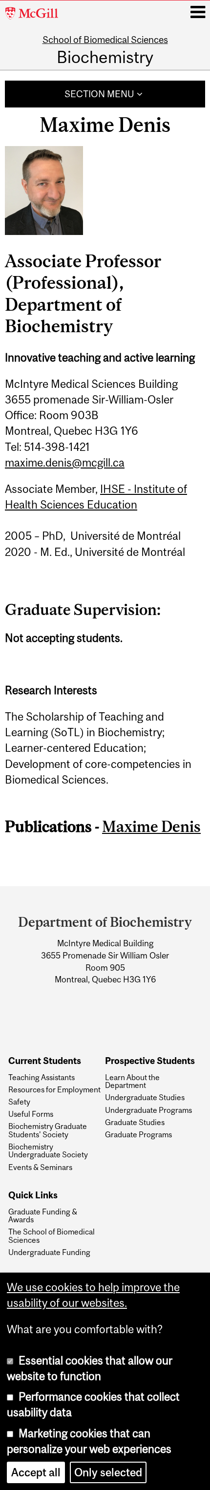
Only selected (108, 1472)
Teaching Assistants (41, 1077)
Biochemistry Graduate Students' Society (47, 1130)
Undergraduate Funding (49, 1252)
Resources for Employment (54, 1089)
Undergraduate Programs (148, 1110)
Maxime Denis (151, 826)
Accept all (36, 1472)
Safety (19, 1102)
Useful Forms (30, 1114)
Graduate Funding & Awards (42, 1216)
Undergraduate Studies (145, 1097)
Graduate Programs (138, 1134)
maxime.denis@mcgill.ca (65, 462)
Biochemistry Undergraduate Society (48, 1151)
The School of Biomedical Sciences (51, 1236)
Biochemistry (105, 56)
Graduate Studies (135, 1122)
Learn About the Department (132, 1081)
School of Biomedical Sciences (105, 39)
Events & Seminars (40, 1167)
